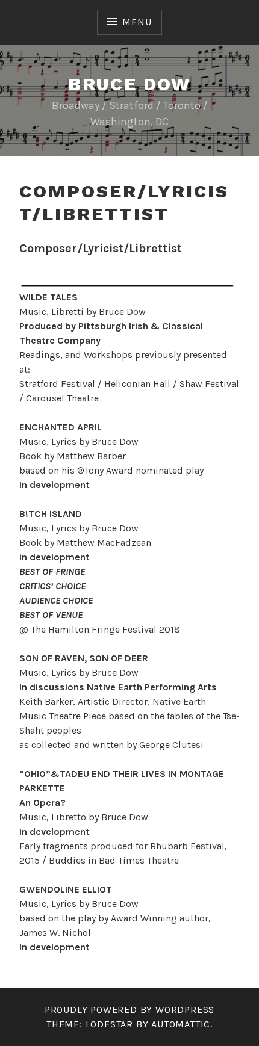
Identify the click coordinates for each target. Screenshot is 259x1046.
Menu (136, 22)
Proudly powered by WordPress (129, 1009)
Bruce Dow (129, 83)
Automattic (180, 1024)
